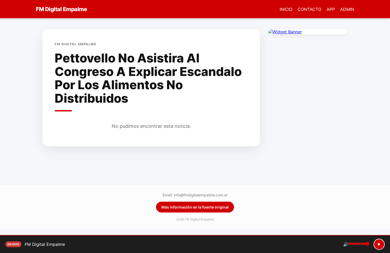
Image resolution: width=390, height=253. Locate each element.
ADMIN (347, 9)
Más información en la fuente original (195, 207)
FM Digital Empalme (61, 9)
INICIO (286, 9)
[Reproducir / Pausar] (379, 244)
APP (331, 9)
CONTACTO (309, 9)
